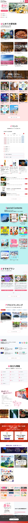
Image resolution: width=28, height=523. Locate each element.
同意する (14, 519)
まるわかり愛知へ (4, 10)
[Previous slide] (24, 12)
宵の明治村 (8, 183)
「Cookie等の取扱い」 (14, 517)
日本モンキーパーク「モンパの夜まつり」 (12, 177)
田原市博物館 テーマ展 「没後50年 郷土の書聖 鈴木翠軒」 (14, 188)
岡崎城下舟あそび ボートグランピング (11, 193)
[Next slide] (27, 12)
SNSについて (16, 513)
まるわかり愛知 (6, 405)
